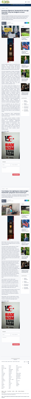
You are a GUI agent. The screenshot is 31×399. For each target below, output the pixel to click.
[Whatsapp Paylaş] (28, 23)
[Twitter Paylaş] (27, 23)
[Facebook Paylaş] (25, 23)
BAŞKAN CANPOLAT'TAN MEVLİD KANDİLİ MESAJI (18, 4)
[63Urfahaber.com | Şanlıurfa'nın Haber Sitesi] (6, 1)
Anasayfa (3, 8)
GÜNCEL (7, 8)
